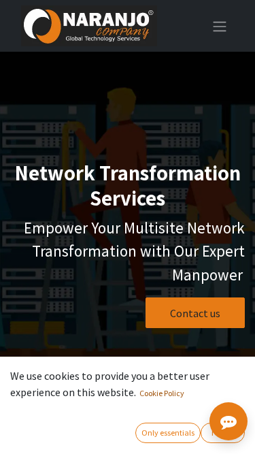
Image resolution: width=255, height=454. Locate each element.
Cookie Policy (161, 393)
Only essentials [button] (167, 432)
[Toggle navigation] (219, 26)
